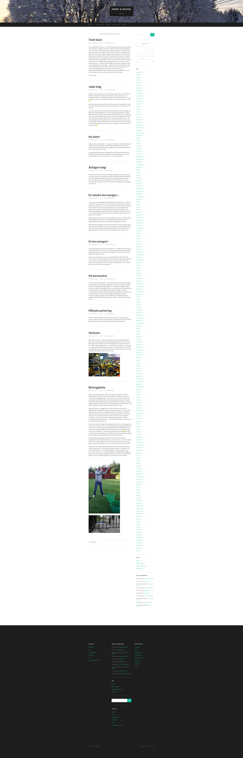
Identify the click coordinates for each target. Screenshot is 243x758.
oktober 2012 (139, 511)
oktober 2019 (139, 288)
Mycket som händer (148, 587)
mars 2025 (138, 117)
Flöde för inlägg (139, 563)
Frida (90, 649)
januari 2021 (139, 249)
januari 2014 (139, 471)
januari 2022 (139, 217)
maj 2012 (138, 524)
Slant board (137, 660)
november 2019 (139, 286)
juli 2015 (138, 423)
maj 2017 (138, 365)
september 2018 (139, 323)
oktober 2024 (139, 130)
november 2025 (139, 95)
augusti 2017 (139, 357)
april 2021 (138, 241)
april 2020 (138, 273)
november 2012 (139, 508)
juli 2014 (138, 455)
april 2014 (138, 463)
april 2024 (138, 146)
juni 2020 (138, 267)
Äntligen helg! (97, 167)
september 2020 (139, 259)
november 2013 (139, 476)
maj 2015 (138, 429)
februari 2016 (139, 405)
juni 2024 (138, 140)
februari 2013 (139, 500)
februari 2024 (139, 151)
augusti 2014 (139, 452)
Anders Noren (147, 746)
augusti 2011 (139, 548)
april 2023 (138, 177)
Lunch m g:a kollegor (148, 595)
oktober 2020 (139, 257)
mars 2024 (138, 148)
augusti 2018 (139, 325)
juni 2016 (138, 394)
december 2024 (139, 125)
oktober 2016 (139, 384)
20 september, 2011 (93, 139)
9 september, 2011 (93, 336)
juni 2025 (138, 109)
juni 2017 (138, 363)
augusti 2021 (139, 230)
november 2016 (139, 381)
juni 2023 (138, 172)
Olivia (90, 657)
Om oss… (91, 24)
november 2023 (139, 159)
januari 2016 (139, 407)
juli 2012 (138, 519)
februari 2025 (139, 119)
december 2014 (139, 442)
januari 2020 (139, 281)
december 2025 (139, 93)
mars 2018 (138, 339)
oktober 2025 (139, 98)
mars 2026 (138, 85)
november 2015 (139, 413)
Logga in (138, 560)
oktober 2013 (139, 479)
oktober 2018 (139, 320)
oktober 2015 (139, 415)
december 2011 (139, 537)
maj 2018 (138, 333)
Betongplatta (97, 387)
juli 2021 (138, 233)
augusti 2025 (139, 103)
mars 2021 (138, 244)
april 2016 (138, 400)
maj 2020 (138, 270)
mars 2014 (138, 466)
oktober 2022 (139, 193)
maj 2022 (138, 207)
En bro (136, 649)
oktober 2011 (139, 542)
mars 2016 (138, 402)
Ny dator (94, 136)
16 (147, 53)
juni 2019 (138, 299)
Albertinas (91, 647)
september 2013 (139, 482)
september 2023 (139, 164)
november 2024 (139, 127)
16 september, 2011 (93, 170)
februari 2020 (139, 278)
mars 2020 (138, 275)
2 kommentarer (109, 170)
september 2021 (139, 228)
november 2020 (139, 254)
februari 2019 (139, 310)
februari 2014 (139, 468)
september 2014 (139, 450)
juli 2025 (138, 106)
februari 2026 (139, 88)
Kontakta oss (115, 24)
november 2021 (139, 222)
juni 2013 (138, 489)
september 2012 (139, 513)
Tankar (108, 24)
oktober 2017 (139, 352)
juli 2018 (138, 328)
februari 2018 (139, 341)
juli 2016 (138, 392)
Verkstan (94, 333)
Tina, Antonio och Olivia (94, 660)
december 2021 (139, 220)
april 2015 (138, 431)
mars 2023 (138, 180)
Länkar (123, 24)
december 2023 (139, 156)
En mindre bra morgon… (104, 195)
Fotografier (99, 24)
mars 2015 (138, 434)
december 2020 (139, 251)
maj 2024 (138, 143)
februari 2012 (139, 532)
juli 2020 (138, 265)
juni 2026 (138, 77)
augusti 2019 (139, 294)
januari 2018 (139, 344)
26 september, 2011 (93, 89)
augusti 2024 (139, 135)
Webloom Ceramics (148, 578)
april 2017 (138, 368)
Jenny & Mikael (121, 9)
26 (137, 59)
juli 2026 (138, 74)
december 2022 (139, 188)
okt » (153, 61)
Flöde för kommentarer (141, 566)
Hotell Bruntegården (139, 657)
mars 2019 (138, 307)
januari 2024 (139, 154)
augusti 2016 (139, 389)
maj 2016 (138, 397)
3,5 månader (137, 647)
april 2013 (138, 495)
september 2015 (139, 418)
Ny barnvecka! (98, 275)
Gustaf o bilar (138, 663)
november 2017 (139, 349)
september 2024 (139, 132)
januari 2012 (139, 534)
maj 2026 (138, 80)
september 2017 (139, 355)
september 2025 (139, 101)
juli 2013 (138, 487)
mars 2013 (138, 497)
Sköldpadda (146, 590)
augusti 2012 (139, 516)
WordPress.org (139, 568)
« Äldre (92, 542)
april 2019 (138, 304)
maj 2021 (138, 238)
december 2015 (139, 410)
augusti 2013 (139, 484)
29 (145, 59)
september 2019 (139, 291)
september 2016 (139, 386)
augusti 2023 (139, 167)
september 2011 (139, 545)
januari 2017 (139, 376)
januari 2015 (139, 439)
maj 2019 (138, 302)
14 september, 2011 (93, 198)
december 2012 (139, 505)
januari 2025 (139, 122)
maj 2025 (138, 111)
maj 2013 (138, 492)
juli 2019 (138, 296)
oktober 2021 (139, 225)
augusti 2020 (139, 262)
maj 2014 (138, 460)
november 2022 (139, 191)
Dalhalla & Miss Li (138, 655)
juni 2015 (138, 426)
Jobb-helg (95, 86)
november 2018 (139, 318)
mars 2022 (138, 212)
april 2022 (138, 209)
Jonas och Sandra (92, 652)
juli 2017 (138, 360)
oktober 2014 (139, 447)
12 (137, 53)
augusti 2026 (139, 72)
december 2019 (139, 283)
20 (140, 56)
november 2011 (139, 540)
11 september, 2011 (93, 313)
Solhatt (136, 665)
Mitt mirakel (91, 655)
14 (142, 53)
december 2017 (139, 347)
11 (153, 51)
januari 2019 (139, 312)
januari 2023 (139, 185)
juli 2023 (138, 169)
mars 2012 (138, 529)
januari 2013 (139, 503)
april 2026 (138, 82)
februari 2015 (139, 437)
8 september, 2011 (93, 390)
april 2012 (138, 526)
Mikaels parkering (100, 310)
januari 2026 (139, 90)
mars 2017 (138, 370)
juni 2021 (138, 236)
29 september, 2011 (93, 43)
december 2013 (139, 474)
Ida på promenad (148, 602)
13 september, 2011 (93, 244)
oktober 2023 (139, 162)
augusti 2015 (139, 421)
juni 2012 (138, 521)
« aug (138, 61)
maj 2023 (138, 175)
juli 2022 (138, 201)
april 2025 (138, 114)
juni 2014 (138, 458)
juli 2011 (138, 550)
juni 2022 (138, 204)
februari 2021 (139, 246)
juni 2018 (138, 331)
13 (140, 53)
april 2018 (138, 336)
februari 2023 (139, 183)
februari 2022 (139, 214)
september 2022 (139, 196)
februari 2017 (139, 373)
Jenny (101, 43)
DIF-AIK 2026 (138, 652)
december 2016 (139, 378)
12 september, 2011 (93, 278)
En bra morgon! (98, 241)
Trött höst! (95, 39)
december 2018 (139, 315)
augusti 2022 (139, 199)
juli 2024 (138, 138)
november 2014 (139, 444)
